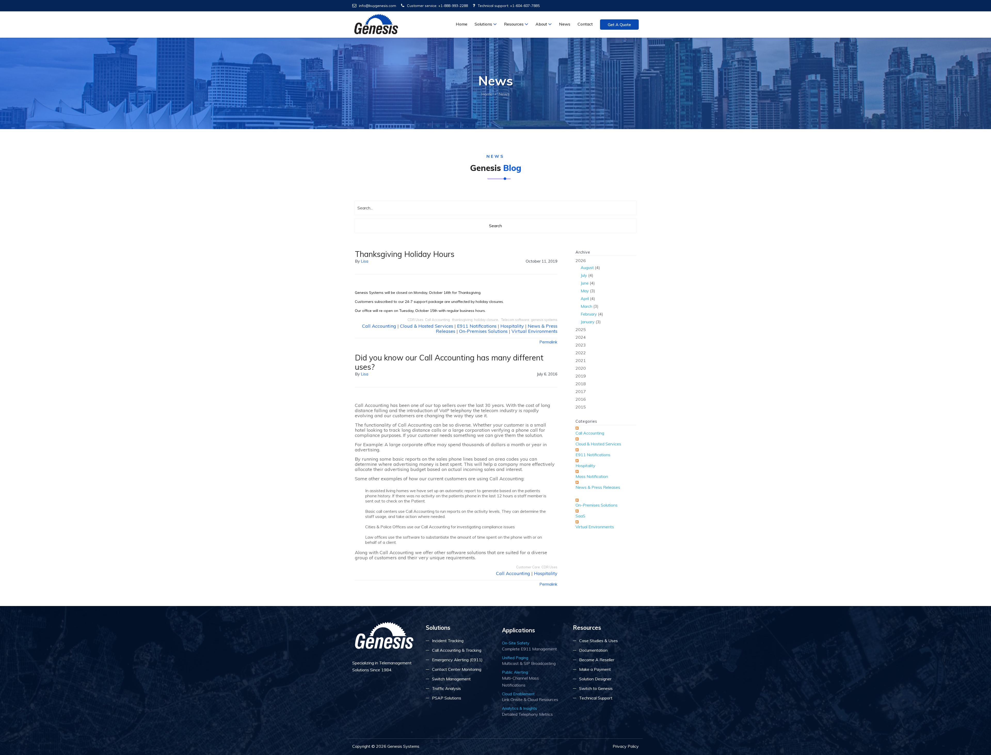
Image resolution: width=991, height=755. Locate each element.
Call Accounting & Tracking (456, 650)
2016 (581, 399)
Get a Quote (619, 24)
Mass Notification (592, 476)
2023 (581, 345)
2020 (581, 368)
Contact (585, 24)
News (564, 24)
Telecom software (515, 320)
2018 (581, 383)
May (585, 290)
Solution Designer (595, 678)
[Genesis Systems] (376, 24)
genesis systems (544, 320)
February (589, 314)
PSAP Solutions (446, 698)
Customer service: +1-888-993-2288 (437, 5)
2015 (581, 407)
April (585, 298)
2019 (581, 376)
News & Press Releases (598, 487)
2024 (581, 337)
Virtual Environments (534, 331)
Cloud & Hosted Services (426, 326)
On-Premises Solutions (483, 331)
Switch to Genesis (596, 688)
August (587, 267)
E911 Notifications (477, 326)
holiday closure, (487, 320)
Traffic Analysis (446, 688)
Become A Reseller (596, 659)
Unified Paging (515, 657)
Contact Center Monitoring (456, 669)
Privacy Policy (626, 746)
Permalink (548, 341)
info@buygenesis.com (377, 5)
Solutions (484, 24)
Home (461, 24)
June (585, 283)
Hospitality (512, 326)
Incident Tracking (447, 640)
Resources (514, 24)
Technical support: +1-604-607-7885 (509, 5)
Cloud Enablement (518, 693)
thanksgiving (462, 320)
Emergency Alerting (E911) (457, 659)
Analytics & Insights (519, 708)
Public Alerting (515, 672)
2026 (589, 291)
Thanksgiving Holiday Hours (404, 254)
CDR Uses (415, 320)
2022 (581, 352)
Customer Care (528, 567)
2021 (581, 360)
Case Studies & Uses (598, 640)
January (588, 321)
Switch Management (451, 678)
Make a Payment (595, 669)
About (542, 24)
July (584, 275)
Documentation (593, 650)
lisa (364, 261)
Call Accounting (438, 320)
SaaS (580, 515)
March (586, 306)
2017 (581, 391)
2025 (581, 329)
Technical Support (595, 698)
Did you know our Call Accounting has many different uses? (449, 362)
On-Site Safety (515, 643)
